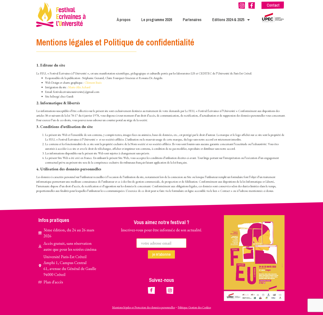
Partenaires (192, 19)
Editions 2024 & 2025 (228, 19)
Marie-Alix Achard (79, 87)
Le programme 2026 (156, 19)
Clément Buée (93, 83)
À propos (124, 19)
